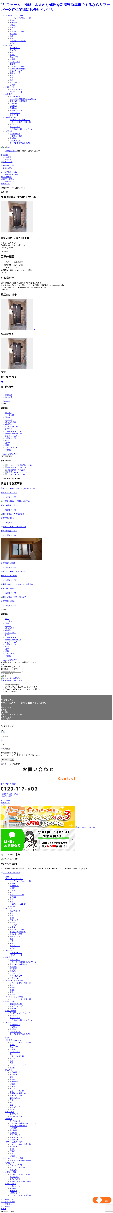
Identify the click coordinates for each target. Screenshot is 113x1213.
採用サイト (14, 115)
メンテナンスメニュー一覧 (20, 18)
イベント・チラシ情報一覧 (20, 999)
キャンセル (5, 759)
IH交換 (12, 64)
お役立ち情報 (10, 117)
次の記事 (8, 397)
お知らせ (13, 1008)
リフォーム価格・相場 (14, 981)
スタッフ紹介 (15, 113)
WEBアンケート (16, 92)
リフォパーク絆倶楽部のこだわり (23, 99)
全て (8, 413)
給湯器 (12, 25)
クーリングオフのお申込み (20, 143)
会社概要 (13, 106)
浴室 (11, 52)
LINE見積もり (15, 141)
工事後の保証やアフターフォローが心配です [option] (23, 689)
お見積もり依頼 (16, 136)
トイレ (12, 20)
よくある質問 (15, 127)
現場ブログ (9, 1001)
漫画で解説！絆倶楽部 (18, 101)
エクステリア (15, 82)
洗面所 (12, 990)
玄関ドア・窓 (15, 73)
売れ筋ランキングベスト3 (20, 120)
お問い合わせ (10, 131)
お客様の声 (9, 87)
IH (11, 29)
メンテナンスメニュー (14, 15)
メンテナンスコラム (18, 1006)
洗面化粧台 (14, 22)
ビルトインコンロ (17, 31)
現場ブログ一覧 (16, 1004)
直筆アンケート (16, 89)
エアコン (13, 34)
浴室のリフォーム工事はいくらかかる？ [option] (21, 687)
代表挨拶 (13, 103)
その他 (12, 43)
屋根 (11, 80)
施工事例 (8, 45)
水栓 (11, 36)
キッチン (13, 50)
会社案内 (8, 94)
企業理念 (13, 108)
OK (12, 759)
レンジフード (15, 27)
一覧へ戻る (5, 401)
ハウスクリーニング (18, 41)
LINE (3, 805)
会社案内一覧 (15, 96)
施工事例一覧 (15, 48)
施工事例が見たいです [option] (14, 692)
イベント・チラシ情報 (14, 997)
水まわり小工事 (16, 71)
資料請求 (13, 138)
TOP (7, 877)
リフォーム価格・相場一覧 (20, 122)
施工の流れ (14, 124)
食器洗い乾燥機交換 (18, 69)
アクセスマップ (16, 110)
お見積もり (5, 803)
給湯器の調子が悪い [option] (13, 685)
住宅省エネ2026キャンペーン (21, 129)
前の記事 (8, 395)
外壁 (11, 78)
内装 (11, 38)
